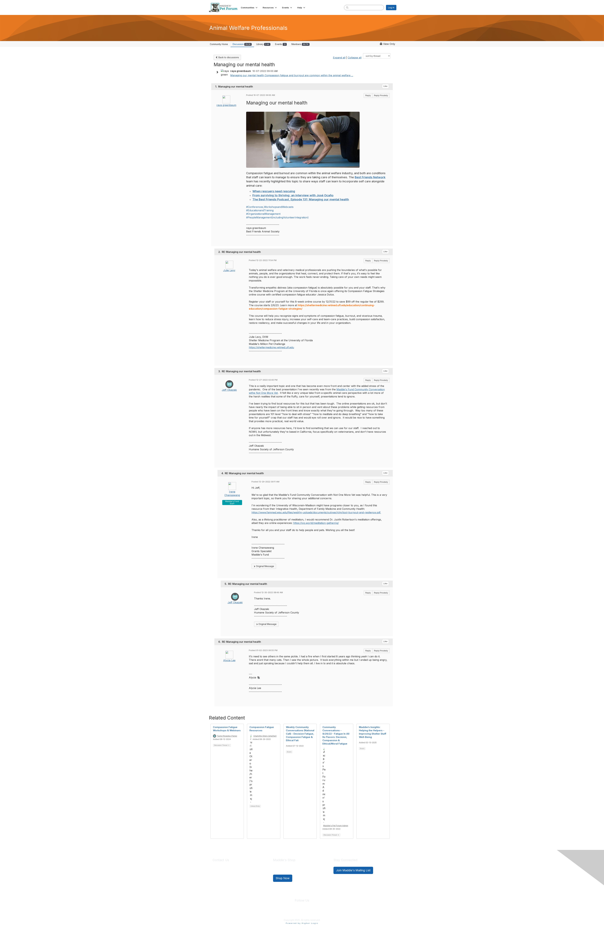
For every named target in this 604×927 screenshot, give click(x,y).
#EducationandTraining (260, 210)
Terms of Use (308, 912)
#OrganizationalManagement (263, 213)
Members (299, 44)
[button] (249, 7)
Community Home (219, 44)
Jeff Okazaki (229, 389)
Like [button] (385, 86)
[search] (347, 7)
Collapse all (354, 57)
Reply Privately (381, 95)
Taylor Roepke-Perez (227, 736)
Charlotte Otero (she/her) (265, 736)
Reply (368, 95)
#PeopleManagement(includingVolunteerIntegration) (277, 217)
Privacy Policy (292, 912)
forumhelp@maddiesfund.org (235, 876)
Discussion (242, 44)
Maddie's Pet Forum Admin (335, 825)
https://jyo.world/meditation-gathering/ (316, 523)
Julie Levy (229, 270)
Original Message (264, 566)
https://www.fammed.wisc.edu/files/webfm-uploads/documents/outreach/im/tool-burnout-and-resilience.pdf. (316, 512)
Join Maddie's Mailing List (353, 870)
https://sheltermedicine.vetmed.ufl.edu (271, 347)
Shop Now (283, 878)
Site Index (277, 912)
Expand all (339, 57)
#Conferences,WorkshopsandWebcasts (270, 206)
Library (262, 44)
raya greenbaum (226, 105)
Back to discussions (228, 57)
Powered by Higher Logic (302, 923)
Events (280, 44)
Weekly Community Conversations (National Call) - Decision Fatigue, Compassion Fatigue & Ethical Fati (300, 734)
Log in (391, 7)
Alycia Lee (229, 660)
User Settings (325, 912)
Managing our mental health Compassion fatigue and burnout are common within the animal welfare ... (291, 75)
